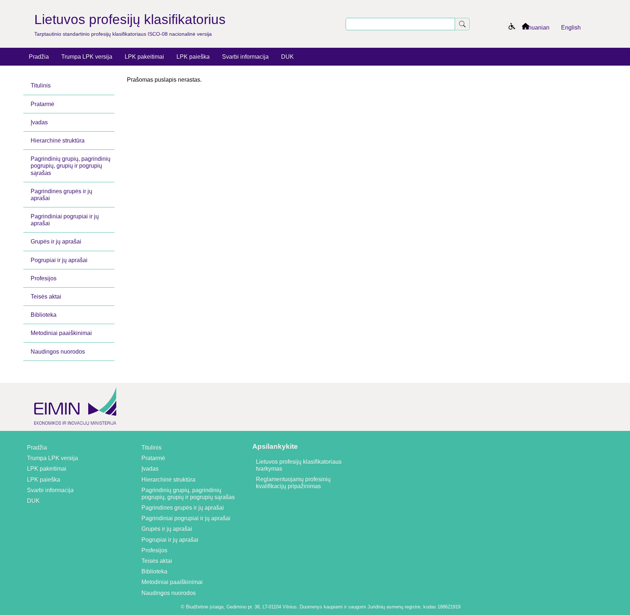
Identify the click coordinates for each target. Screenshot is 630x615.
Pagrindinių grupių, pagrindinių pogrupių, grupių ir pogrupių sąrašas (70, 166)
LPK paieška (193, 57)
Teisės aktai (46, 296)
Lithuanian (535, 27)
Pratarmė (42, 104)
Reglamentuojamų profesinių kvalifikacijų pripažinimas (293, 482)
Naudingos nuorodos (58, 352)
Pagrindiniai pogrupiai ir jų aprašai (65, 219)
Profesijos (44, 278)
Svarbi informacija (245, 57)
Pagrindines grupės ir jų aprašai (61, 194)
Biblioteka (44, 315)
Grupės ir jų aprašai (56, 241)
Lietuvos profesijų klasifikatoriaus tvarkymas (299, 465)
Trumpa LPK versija (86, 57)
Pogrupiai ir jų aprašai (59, 260)
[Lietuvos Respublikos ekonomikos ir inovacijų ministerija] (75, 427)
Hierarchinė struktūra (58, 140)
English (571, 27)
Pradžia (39, 57)
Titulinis (41, 85)
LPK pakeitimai (144, 57)
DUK (287, 57)
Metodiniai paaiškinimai (61, 333)
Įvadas (39, 122)
